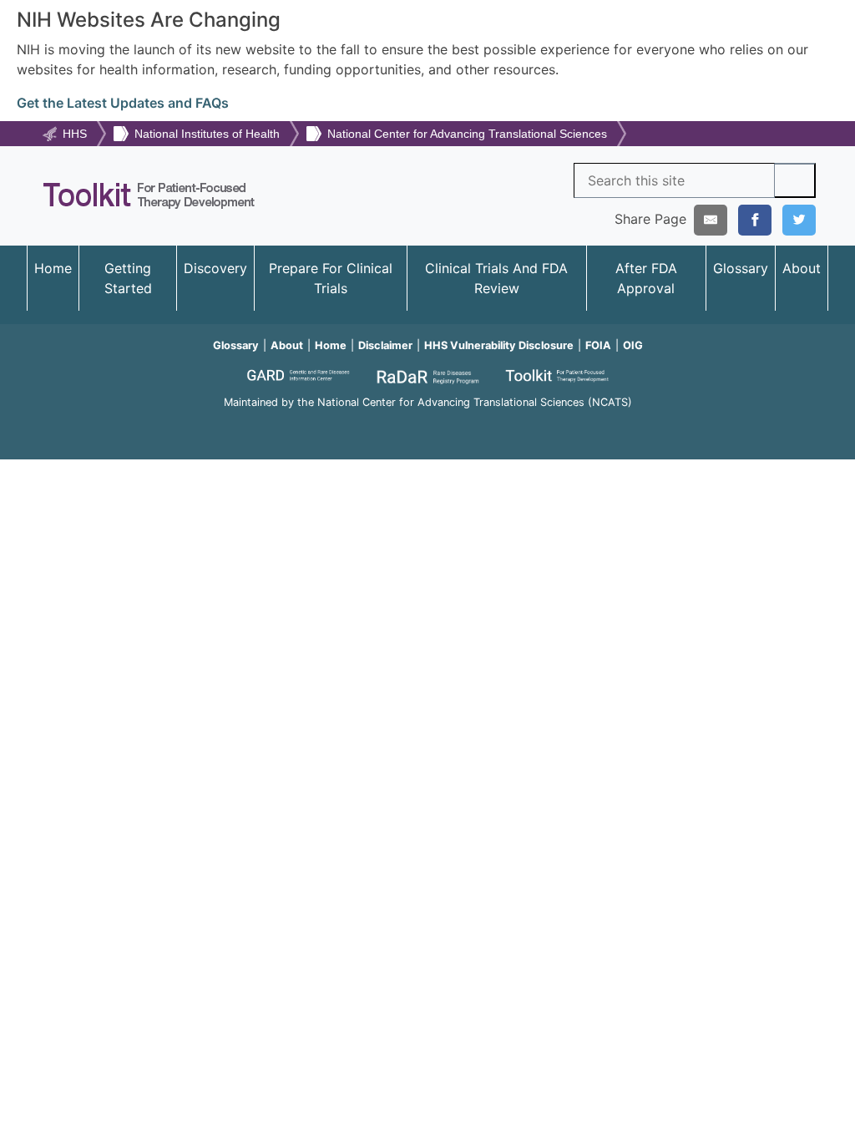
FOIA (598, 345)
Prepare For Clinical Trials (330, 278)
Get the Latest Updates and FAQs (123, 102)
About (801, 268)
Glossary (740, 268)
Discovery (215, 268)
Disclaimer (385, 345)
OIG (633, 345)
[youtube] (427, 424)
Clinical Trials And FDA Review (496, 278)
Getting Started (128, 278)
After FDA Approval (646, 278)
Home (53, 268)
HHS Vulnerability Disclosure (499, 345)
